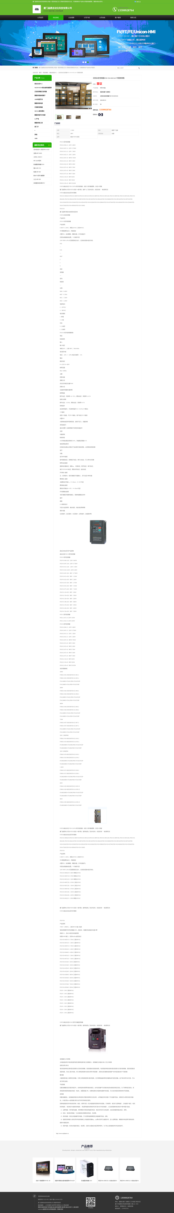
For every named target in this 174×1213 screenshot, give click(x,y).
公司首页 (40, 17)
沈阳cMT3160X (38, 153)
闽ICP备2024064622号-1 (56, 1199)
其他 (36, 134)
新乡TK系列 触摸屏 (39, 175)
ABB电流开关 (39, 99)
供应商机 (56, 17)
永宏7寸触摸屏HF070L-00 (130, 1180)
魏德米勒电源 (39, 103)
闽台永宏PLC (53, 72)
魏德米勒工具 (39, 123)
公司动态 (102, 17)
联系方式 (133, 17)
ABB (36, 138)
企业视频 (71, 17)
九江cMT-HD (37, 179)
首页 (40, 72)
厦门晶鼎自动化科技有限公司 (45, 1202)
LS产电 (37, 119)
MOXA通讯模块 (39, 111)
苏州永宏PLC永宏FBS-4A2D (41, 149)
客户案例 (118, 17)
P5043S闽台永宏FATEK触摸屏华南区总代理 (110, 1180)
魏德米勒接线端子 (40, 95)
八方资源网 (48, 1205)
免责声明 (54, 1205)
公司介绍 (87, 17)
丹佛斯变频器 (39, 107)
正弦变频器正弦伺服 (41, 91)
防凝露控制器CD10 (39, 164)
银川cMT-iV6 (37, 168)
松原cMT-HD (37, 172)
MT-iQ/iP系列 (37, 160)
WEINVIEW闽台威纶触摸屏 (43, 87)
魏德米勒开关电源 (40, 115)
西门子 (37, 126)
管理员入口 (60, 1205)
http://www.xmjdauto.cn (62, 1133)
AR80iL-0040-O (38, 157)
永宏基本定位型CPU (39, 183)
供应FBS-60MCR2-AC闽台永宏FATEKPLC (66, 1180)
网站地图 (66, 1205)
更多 (49, 145)
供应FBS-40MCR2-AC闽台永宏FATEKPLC (88, 1180)
